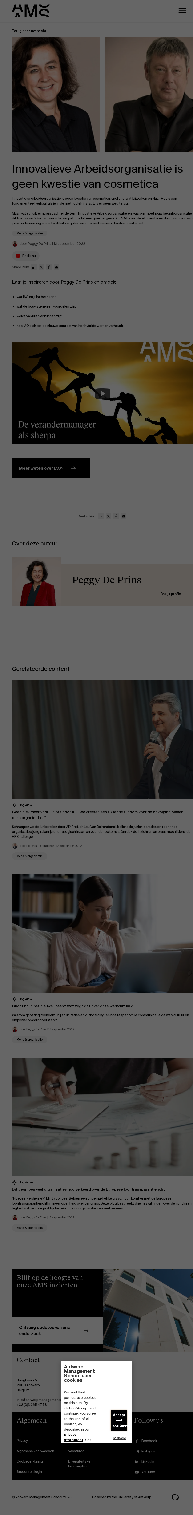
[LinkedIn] (34, 267)
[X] (41, 267)
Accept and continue (120, 1420)
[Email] (56, 267)
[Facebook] (49, 267)
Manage (119, 1438)
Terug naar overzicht (29, 31)
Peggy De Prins (106, 580)
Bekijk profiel (171, 594)
